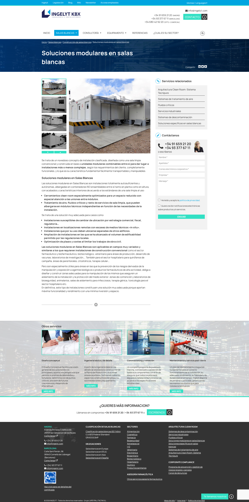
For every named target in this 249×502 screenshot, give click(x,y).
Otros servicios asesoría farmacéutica (144, 479)
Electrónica (132, 452)
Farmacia (131, 437)
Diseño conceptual (51, 360)
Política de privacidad (196, 500)
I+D (128, 446)
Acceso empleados (109, 2)
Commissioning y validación (140, 360)
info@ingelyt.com (197, 10)
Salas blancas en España (97, 457)
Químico (131, 464)
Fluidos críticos (176, 437)
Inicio (46, 32)
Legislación (58, 2)
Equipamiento (115, 32)
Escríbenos (157, 412)
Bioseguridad (133, 440)
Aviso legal (181, 500)
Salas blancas (65, 32)
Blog (70, 2)
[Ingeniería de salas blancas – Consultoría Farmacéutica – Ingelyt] (61, 13)
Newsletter (91, 2)
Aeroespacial (133, 443)
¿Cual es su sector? (166, 32)
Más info (48, 391)
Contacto (192, 17)
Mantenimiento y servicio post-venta (188, 360)
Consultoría (91, 32)
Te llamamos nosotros (215, 496)
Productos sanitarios (136, 468)
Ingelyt (45, 2)
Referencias (140, 32)
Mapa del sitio (169, 500)
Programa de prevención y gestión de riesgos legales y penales (186, 468)
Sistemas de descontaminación (183, 431)
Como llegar (49, 435)
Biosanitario (132, 455)
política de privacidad (190, 200)
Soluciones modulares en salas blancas (187, 440)
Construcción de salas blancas (77, 42)
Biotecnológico (134, 458)
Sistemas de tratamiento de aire (183, 449)
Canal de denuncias (178, 473)
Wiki (79, 2)
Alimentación (133, 431)
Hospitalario (132, 461)
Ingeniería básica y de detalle (98, 360)
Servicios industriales (178, 434)
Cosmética (132, 434)
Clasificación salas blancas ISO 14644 (103, 431)
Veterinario (132, 449)
